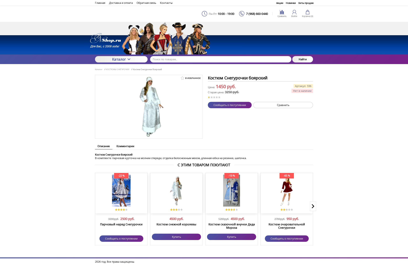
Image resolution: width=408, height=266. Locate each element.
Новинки (291, 2)
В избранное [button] (193, 78)
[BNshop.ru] (121, 13)
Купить (176, 237)
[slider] (214, 97)
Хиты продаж (306, 2)
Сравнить (283, 105)
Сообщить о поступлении (230, 105)
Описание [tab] (104, 146)
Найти (303, 59)
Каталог (119, 59)
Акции (279, 2)
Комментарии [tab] (125, 146)
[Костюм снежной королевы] (176, 191)
